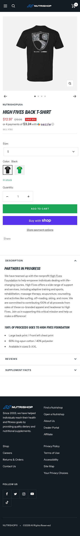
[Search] (13, 6)
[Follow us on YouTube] (32, 494)
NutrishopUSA (13, 104)
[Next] (74, 96)
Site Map (49, 466)
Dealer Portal (51, 427)
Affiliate (48, 434)
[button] (40, 124)
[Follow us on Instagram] (24, 494)
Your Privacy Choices (56, 473)
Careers (7, 453)
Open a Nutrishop (54, 414)
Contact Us (9, 466)
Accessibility (51, 459)
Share (7, 238)
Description (14, 260)
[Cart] (73, 6)
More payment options (40, 229)
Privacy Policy (52, 446)
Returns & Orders (13, 459)
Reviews (11, 359)
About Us (49, 421)
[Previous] (5, 96)
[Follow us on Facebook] (7, 494)
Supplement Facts (18, 370)
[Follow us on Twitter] (15, 494)
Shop (6, 446)
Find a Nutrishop (53, 407)
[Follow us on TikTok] (7, 502)
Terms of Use (52, 453)
